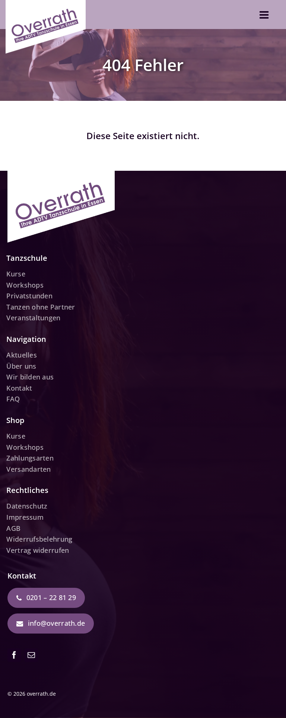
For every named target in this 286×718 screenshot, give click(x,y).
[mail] (31, 655)
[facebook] (14, 655)
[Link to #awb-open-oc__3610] (264, 14)
